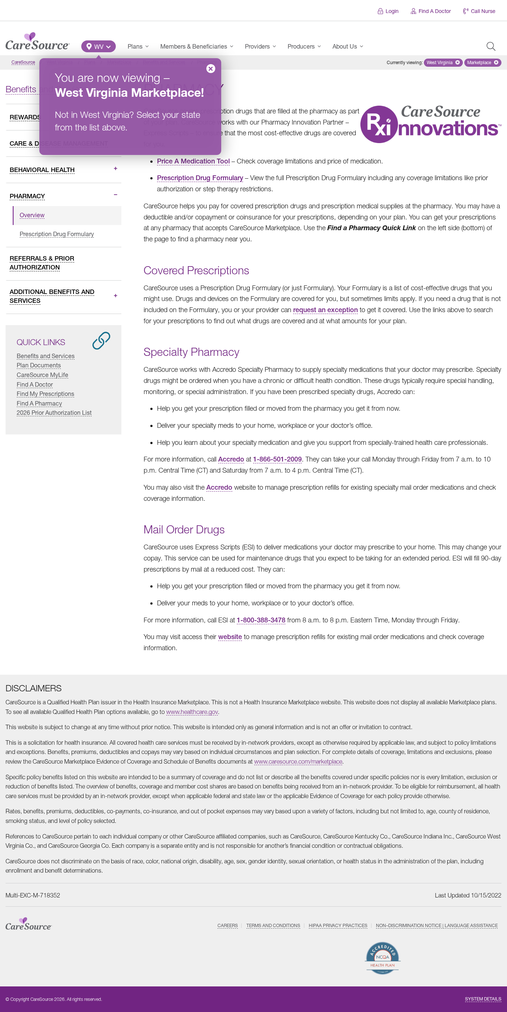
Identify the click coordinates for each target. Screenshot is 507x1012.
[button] (98, 46)
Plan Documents (39, 364)
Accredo (231, 459)
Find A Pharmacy (39, 403)
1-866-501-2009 (277, 459)
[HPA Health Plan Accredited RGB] (383, 958)
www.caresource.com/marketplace (298, 761)
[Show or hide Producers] (321, 46)
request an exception (325, 310)
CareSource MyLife (42, 374)
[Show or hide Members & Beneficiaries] (234, 46)
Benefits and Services (46, 355)
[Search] (491, 46)
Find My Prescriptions (45, 393)
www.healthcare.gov (192, 711)
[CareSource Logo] (38, 39)
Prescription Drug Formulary (200, 178)
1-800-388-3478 (261, 620)
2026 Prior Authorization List (54, 412)
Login (392, 11)
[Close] (211, 68)
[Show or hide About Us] (364, 46)
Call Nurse (483, 11)
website (230, 637)
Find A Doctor (435, 11)
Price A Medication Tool (193, 161)
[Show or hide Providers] (276, 46)
